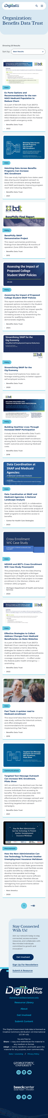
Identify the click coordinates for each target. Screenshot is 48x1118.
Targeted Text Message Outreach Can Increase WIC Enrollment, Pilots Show (21, 779)
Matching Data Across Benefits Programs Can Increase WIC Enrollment (20, 171)
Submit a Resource (23, 970)
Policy (6, 230)
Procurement (9, 848)
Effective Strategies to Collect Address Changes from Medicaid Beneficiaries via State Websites (21, 636)
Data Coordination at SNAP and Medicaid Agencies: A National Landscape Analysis (20, 497)
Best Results (18, 52)
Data (6, 87)
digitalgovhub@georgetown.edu (24, 997)
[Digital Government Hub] (11, 6)
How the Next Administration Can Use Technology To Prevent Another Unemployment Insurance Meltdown (23, 856)
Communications (11, 771)
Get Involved (23, 957)
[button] (42, 6)
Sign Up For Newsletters (25, 964)
